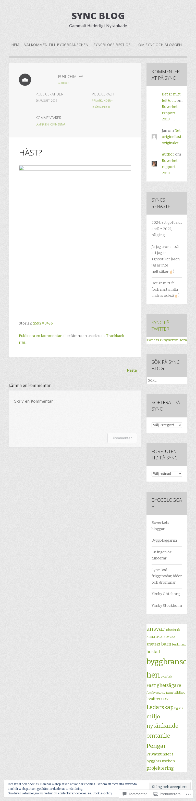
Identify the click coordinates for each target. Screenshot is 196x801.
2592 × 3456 (43, 323)
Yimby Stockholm (167, 605)
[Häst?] (75, 169)
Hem (15, 44)
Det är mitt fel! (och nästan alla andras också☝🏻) (165, 289)
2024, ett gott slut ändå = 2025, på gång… (167, 228)
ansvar (155, 629)
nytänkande (162, 726)
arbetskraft (172, 629)
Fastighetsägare (163, 685)
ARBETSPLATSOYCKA (160, 637)
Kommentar (122, 438)
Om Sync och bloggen (160, 44)
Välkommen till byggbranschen (56, 44)
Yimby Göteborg (166, 594)
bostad (153, 651)
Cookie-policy (102, 793)
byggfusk (166, 676)
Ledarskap (160, 707)
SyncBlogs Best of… (113, 44)
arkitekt (153, 644)
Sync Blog (98, 15)
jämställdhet (175, 692)
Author (63, 83)
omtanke (158, 736)
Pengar (156, 745)
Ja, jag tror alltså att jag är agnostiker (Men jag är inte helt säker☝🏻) (166, 259)
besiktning (179, 644)
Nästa (134, 370)
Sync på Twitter (160, 325)
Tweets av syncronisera (166, 340)
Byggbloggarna (164, 540)
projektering (160, 768)
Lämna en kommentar (50, 124)
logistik (178, 708)
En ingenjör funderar (162, 555)
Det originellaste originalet (172, 137)
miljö (153, 716)
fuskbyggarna (155, 692)
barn (166, 644)
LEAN (164, 699)
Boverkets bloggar (160, 526)
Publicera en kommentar (40, 336)
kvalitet (153, 699)
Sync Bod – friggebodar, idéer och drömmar (167, 576)
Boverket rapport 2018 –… (170, 113)
